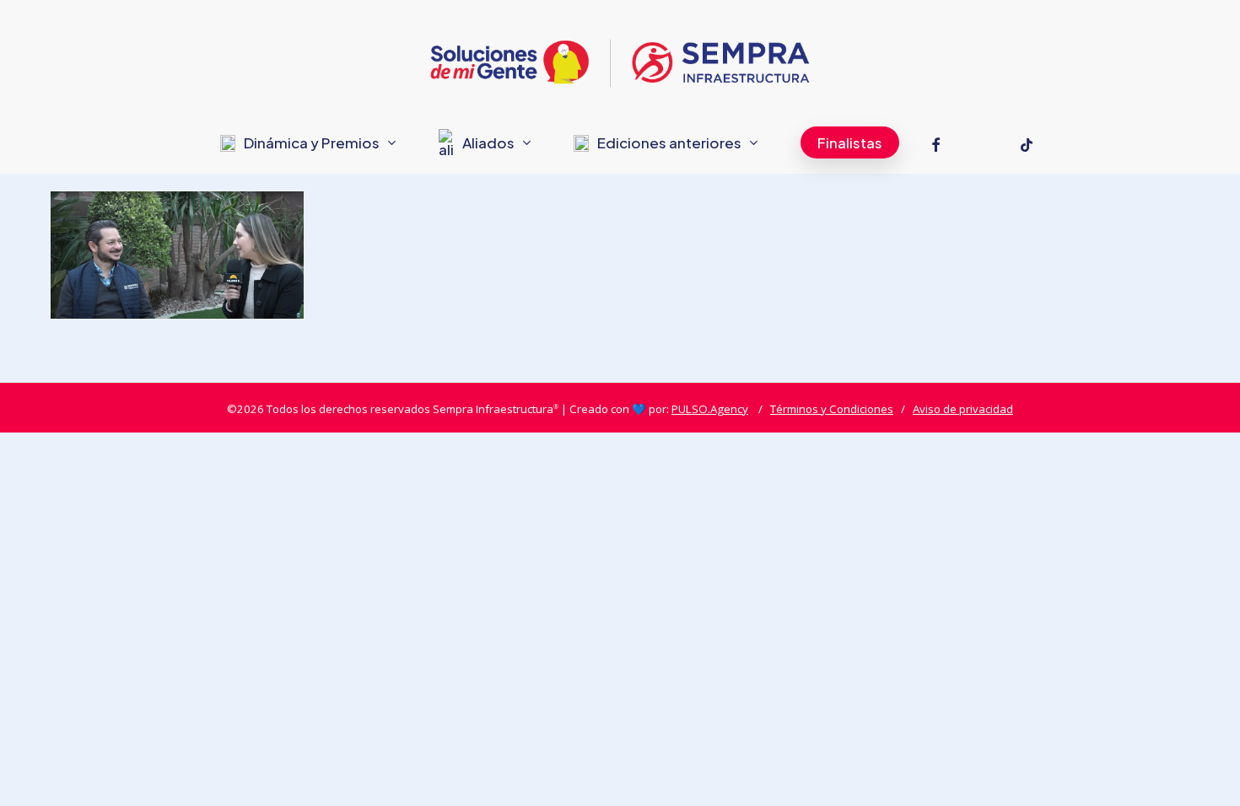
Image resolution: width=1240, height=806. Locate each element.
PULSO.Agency (709, 408)
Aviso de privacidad (963, 408)
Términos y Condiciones (831, 408)
